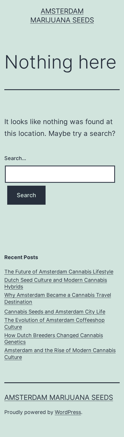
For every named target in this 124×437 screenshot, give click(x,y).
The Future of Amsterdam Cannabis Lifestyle (58, 272)
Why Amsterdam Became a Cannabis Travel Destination (57, 298)
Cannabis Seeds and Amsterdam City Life (54, 312)
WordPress (68, 412)
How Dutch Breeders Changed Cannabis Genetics (53, 338)
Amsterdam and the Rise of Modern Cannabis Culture (60, 353)
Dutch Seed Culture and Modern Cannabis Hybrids (55, 283)
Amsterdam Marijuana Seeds (58, 397)
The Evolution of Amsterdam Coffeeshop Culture (54, 323)
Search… (15, 158)
